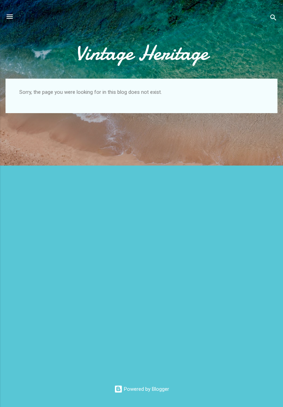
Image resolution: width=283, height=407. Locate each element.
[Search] (273, 18)
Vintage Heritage (141, 53)
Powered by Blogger (146, 389)
